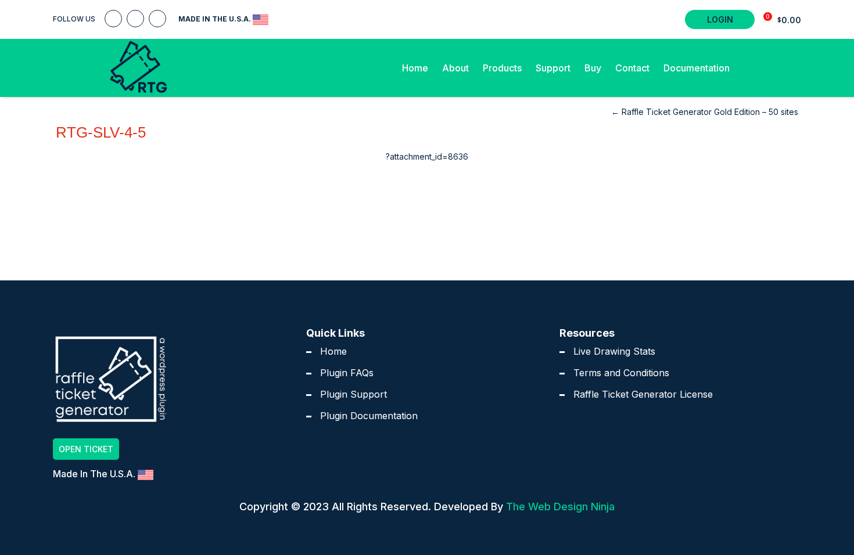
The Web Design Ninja (560, 506)
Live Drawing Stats (614, 351)
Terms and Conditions (621, 373)
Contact (632, 68)
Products (502, 68)
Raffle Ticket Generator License (643, 394)
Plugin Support (353, 394)
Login (720, 19)
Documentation (696, 68)
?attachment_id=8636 (427, 156)
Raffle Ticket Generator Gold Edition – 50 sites (704, 112)
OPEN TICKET (86, 449)
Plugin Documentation (369, 415)
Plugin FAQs (347, 373)
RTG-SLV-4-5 (101, 132)
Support (553, 68)
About (455, 68)
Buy (592, 68)
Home (415, 68)
